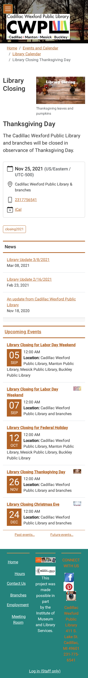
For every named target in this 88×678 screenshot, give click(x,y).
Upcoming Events (23, 331)
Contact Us (16, 583)
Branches (18, 595)
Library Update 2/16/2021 (29, 279)
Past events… (25, 535)
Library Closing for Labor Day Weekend (41, 345)
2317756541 (26, 199)
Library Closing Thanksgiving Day (36, 472)
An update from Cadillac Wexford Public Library (41, 302)
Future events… (61, 535)
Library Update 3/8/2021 (28, 259)
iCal (18, 209)
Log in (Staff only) (45, 671)
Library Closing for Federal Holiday (37, 427)
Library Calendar (26, 54)
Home (12, 48)
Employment (18, 605)
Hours (20, 573)
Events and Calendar (40, 48)
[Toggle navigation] (8, 9)
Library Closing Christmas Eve (33, 504)
